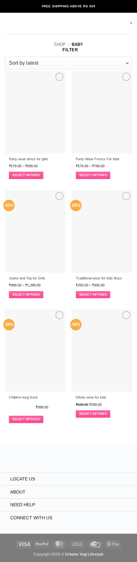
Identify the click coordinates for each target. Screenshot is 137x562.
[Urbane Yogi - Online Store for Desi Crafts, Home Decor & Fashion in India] (68, 23)
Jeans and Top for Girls (27, 278)
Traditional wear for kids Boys (99, 278)
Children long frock (23, 397)
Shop (60, 44)
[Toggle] (5, 479)
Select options (26, 175)
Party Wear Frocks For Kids (97, 159)
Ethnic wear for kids (91, 397)
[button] (8, 23)
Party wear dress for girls (28, 159)
